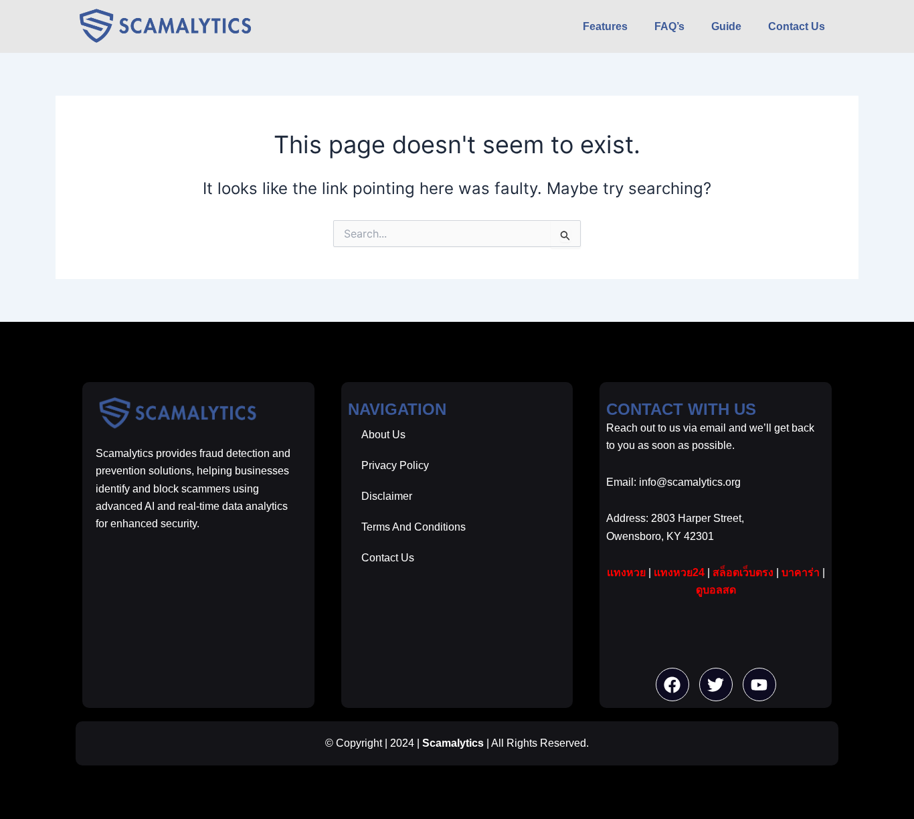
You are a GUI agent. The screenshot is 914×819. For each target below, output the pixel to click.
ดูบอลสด (716, 590)
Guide (726, 26)
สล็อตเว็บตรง (743, 572)
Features (605, 26)
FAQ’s (669, 26)
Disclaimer (386, 496)
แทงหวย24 (679, 572)
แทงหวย (626, 572)
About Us (383, 434)
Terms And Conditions (413, 527)
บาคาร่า (801, 572)
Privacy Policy (395, 465)
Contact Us (796, 26)
